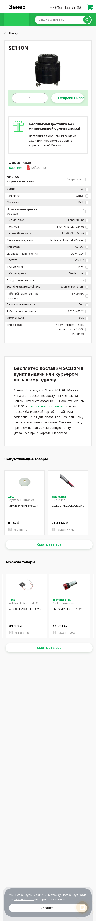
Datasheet (28, 168)
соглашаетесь (24, 899)
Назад (13, 33)
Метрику (54, 895)
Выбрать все (75, 179)
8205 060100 (59, 497)
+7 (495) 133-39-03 (65, 7)
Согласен (48, 908)
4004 (10, 497)
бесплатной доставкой (46, 406)
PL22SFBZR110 (61, 600)
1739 (12, 600)
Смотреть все (49, 544)
